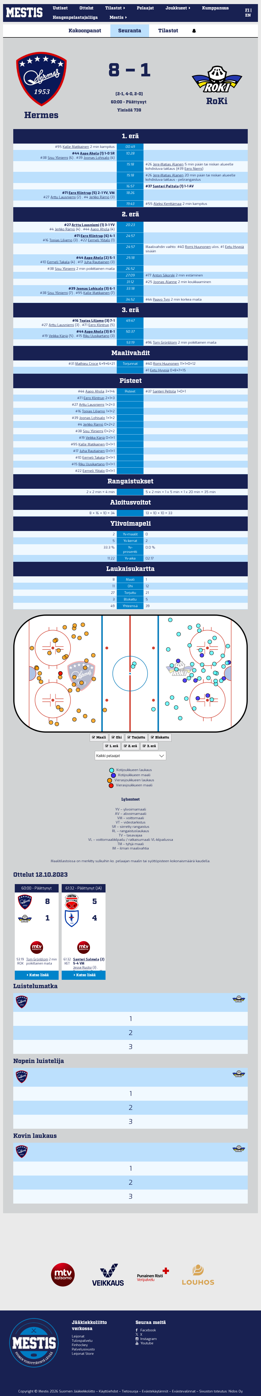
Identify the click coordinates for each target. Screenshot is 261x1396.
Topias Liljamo (60, 240)
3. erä (151, 746)
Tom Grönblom (165, 342)
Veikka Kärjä (58, 336)
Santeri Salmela (86, 959)
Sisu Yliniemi (58, 158)
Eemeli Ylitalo (99, 240)
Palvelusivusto (83, 1349)
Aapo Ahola (89, 153)
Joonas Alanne (165, 282)
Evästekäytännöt (155, 1391)
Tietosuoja (130, 1391)
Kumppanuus (215, 8)
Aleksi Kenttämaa (167, 204)
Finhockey (80, 1345)
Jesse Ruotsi (82, 968)
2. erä (132, 746)
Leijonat (78, 1336)
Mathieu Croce (86, 363)
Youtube (146, 1343)
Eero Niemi (193, 168)
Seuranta (129, 30)
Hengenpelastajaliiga (75, 17)
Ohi (118, 737)
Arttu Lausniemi (63, 197)
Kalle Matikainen (76, 147)
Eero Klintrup (80, 193)
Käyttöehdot (109, 1391)
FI (247, 10)
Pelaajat (145, 8)
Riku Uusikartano (96, 336)
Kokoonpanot (85, 30)
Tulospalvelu (82, 1340)
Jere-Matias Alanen (168, 164)
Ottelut (87, 8)
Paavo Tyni (161, 299)
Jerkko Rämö (99, 197)
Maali (101, 737)
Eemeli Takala (58, 262)
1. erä (113, 746)
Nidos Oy (236, 1391)
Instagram (148, 1339)
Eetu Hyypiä (234, 247)
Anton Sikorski (163, 275)
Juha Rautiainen (96, 262)
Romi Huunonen (198, 247)
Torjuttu (138, 737)
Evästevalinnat (183, 1391)
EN (248, 15)
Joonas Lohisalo (96, 158)
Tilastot (168, 30)
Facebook (148, 1330)
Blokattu (161, 737)
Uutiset (60, 8)
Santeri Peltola (166, 186)
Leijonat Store (83, 1353)
